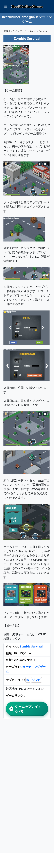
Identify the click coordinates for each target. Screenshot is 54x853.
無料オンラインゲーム (14, 31)
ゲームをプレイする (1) (25, 708)
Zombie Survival (31, 646)
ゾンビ (36, 680)
